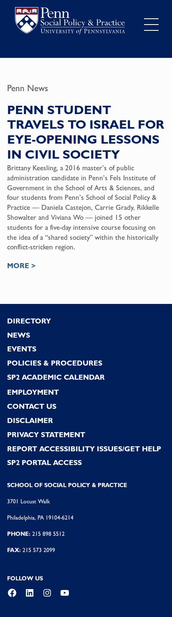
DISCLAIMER (30, 420)
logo (70, 22)
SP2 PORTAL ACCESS (44, 462)
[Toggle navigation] (151, 24)
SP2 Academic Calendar (56, 377)
